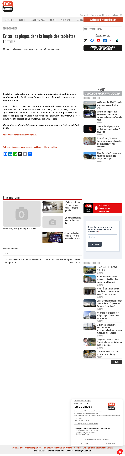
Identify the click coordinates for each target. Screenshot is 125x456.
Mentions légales (31, 447)
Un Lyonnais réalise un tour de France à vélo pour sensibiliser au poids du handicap (109, 342)
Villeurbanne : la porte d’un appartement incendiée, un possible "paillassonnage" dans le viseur (109, 115)
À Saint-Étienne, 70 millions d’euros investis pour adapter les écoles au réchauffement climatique (109, 142)
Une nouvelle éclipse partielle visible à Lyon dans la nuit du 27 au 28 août (108, 129)
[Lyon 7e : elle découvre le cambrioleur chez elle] (52, 227)
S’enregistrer (96, 15)
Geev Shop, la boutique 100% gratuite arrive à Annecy (108, 353)
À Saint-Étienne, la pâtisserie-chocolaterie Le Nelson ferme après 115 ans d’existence (108, 291)
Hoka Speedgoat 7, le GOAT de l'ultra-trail (108, 268)
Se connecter (85, 15)
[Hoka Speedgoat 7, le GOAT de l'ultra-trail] (89, 270)
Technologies (14, 248)
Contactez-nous (17, 447)
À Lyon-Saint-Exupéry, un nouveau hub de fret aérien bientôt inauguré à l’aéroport (109, 156)
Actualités (9, 19)
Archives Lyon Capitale (104, 447)
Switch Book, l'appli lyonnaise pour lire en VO (19, 228)
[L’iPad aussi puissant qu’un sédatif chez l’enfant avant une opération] (52, 211)
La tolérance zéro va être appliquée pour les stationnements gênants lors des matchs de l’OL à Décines (109, 328)
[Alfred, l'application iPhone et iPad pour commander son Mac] (52, 242)
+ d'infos (116, 362)
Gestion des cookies (73, 447)
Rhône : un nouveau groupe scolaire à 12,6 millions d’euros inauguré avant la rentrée (108, 279)
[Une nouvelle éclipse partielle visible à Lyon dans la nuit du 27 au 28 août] (89, 129)
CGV (40, 447)
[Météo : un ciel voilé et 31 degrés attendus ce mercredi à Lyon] (89, 105)
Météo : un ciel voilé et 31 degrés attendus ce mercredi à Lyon (109, 103)
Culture (53, 19)
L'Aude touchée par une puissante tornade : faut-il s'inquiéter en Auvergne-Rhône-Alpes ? (109, 303)
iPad (6, 254)
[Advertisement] (42, 71)
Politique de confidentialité (54, 447)
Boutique (114, 15)
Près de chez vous (37, 19)
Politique (80, 19)
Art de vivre (66, 19)
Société (22, 19)
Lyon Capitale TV (89, 447)
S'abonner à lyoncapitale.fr (103, 20)
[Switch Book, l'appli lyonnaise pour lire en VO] (22, 225)
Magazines (106, 15)
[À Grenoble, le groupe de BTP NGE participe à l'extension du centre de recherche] (89, 315)
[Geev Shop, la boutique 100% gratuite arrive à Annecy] (89, 354)
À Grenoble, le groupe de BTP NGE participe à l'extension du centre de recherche (108, 315)
